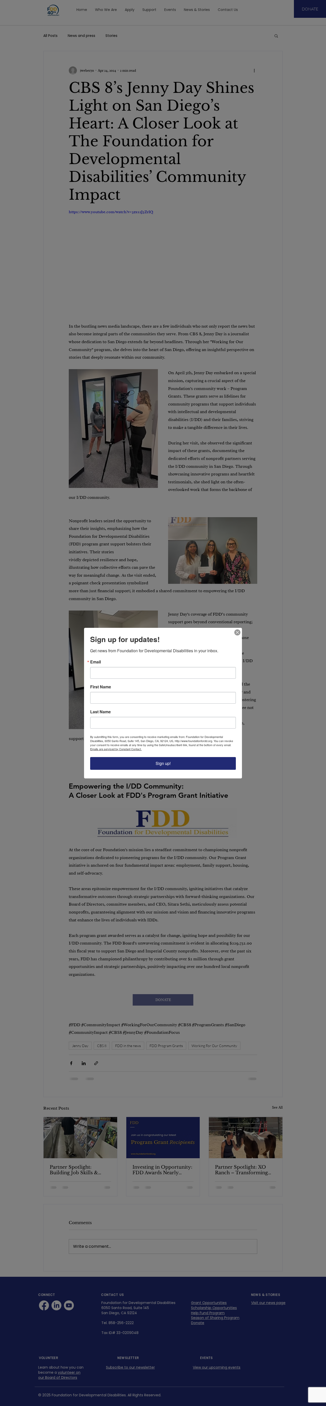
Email (95, 662)
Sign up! (163, 763)
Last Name (100, 712)
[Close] (237, 632)
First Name (100, 687)
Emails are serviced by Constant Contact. (116, 749)
